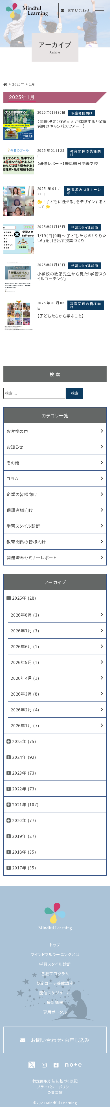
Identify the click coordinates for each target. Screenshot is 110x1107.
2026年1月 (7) (25, 725)
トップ (55, 945)
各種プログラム (55, 973)
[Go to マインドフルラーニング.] (5, 84)
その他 (12, 463)
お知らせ (14, 447)
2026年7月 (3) (25, 630)
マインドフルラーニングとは (55, 954)
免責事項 (55, 1092)
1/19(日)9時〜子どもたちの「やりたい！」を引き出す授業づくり (72, 238)
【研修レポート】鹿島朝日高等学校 (67, 163)
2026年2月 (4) (25, 710)
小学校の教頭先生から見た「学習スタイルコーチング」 (72, 276)
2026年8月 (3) (25, 615)
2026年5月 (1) (25, 662)
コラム (12, 478)
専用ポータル (55, 1012)
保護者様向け (82, 113)
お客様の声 (17, 431)
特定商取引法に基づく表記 (55, 1081)
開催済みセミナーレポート (84, 191)
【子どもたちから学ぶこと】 (60, 316)
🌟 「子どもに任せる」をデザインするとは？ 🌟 (72, 204)
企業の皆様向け (21, 494)
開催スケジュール (55, 993)
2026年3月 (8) (25, 694)
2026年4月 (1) (25, 678)
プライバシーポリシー (55, 1087)
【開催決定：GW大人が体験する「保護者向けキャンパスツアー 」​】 (72, 124)
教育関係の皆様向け (85, 153)
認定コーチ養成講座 (55, 983)
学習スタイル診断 (84, 227)
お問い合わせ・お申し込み (60, 1040)
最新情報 (55, 1002)
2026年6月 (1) (25, 646)
